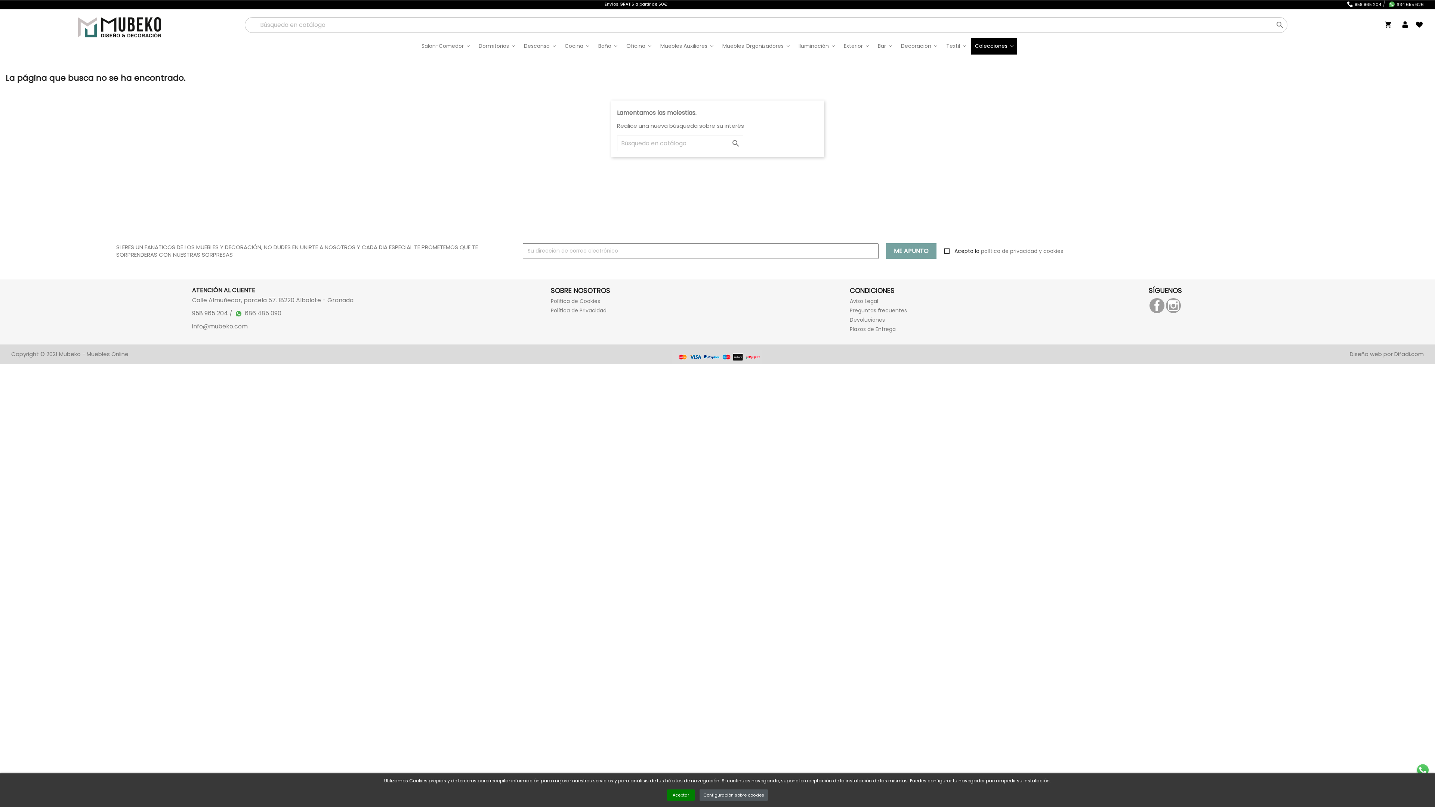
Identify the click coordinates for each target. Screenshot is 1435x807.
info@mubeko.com (220, 326)
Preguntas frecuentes (878, 310)
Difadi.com (1409, 354)
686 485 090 (263, 313)
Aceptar (681, 795)
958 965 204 (1368, 4)
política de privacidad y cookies (1022, 251)
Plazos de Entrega (873, 329)
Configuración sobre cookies (733, 795)
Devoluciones (867, 320)
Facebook (1156, 305)
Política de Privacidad (579, 310)
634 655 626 (1410, 4)
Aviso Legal (864, 301)
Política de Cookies (575, 301)
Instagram (1173, 305)
